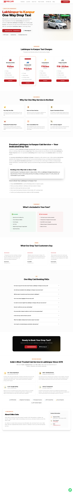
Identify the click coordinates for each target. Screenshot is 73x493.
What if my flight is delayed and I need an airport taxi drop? (36, 319)
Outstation (23, 1)
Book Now (10, 80)
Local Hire (28, 1)
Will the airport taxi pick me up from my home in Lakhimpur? (36, 294)
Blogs (54, 1)
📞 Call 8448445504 (31, 346)
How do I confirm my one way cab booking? (36, 307)
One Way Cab (48, 1)
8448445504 (55, 421)
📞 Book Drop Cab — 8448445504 (12, 30)
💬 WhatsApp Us (27, 30)
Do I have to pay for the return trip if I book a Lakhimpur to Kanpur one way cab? (36, 285)
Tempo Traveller (41, 1)
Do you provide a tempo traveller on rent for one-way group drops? (36, 311)
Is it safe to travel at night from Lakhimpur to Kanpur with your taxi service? (36, 302)
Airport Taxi (34, 1)
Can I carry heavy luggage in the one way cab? (36, 298)
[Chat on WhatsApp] (70, 489)
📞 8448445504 (65, 1)
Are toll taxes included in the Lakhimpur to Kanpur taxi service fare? (36, 289)
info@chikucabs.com (56, 425)
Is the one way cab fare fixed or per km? (36, 315)
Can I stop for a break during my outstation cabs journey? (36, 324)
